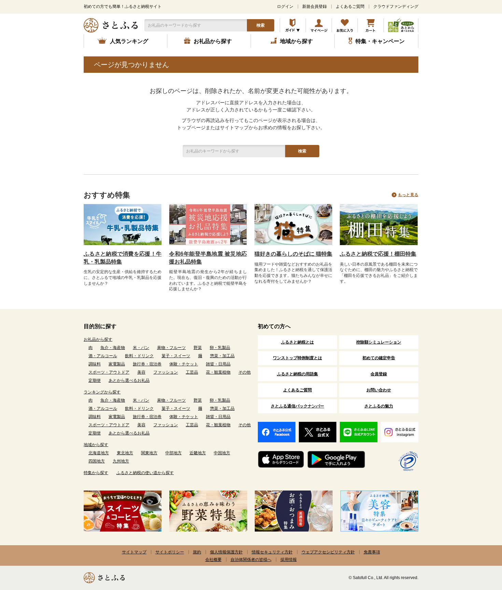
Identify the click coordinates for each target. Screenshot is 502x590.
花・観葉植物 (218, 372)
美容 (141, 372)
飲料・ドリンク (139, 355)
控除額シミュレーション (378, 342)
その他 (244, 372)
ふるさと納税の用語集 (297, 374)
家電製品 (117, 364)
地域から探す (96, 444)
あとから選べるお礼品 (129, 380)
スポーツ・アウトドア (108, 372)
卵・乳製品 (220, 347)
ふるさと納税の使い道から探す (145, 472)
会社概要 (213, 559)
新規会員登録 (314, 6)
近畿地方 (198, 453)
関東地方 (149, 453)
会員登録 (379, 374)
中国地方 (222, 453)
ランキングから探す (102, 392)
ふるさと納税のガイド (293, 25)
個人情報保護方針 (226, 552)
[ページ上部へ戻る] (478, 545)
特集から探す (96, 472)
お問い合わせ (378, 390)
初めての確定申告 (378, 358)
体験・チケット (183, 364)
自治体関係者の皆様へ (251, 559)
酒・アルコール (102, 355)
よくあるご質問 (350, 6)
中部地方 (173, 453)
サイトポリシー (169, 552)
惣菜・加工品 (222, 355)
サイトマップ (134, 552)
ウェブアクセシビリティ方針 (328, 552)
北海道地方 (98, 453)
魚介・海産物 (112, 347)
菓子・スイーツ (176, 355)
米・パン (141, 347)
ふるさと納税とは (297, 342)
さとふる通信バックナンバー (297, 406)
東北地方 (125, 453)
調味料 (94, 364)
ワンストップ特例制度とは (297, 358)
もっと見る (408, 194)
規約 (197, 552)
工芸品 (192, 372)
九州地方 (121, 461)
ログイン (285, 6)
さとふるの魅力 (378, 406)
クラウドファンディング (395, 6)
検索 (260, 25)
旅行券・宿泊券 (147, 364)
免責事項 (372, 552)
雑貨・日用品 (218, 364)
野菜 (198, 347)
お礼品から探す (98, 339)
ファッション (165, 372)
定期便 (94, 380)
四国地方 (96, 461)
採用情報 (288, 559)
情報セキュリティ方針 (272, 552)
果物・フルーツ (171, 347)
